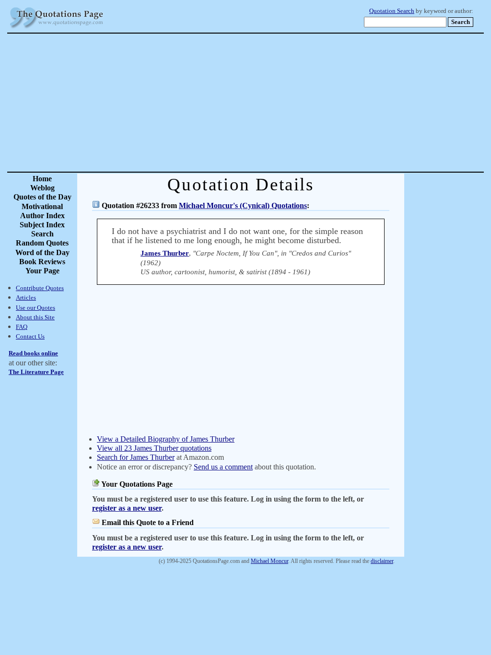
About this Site (35, 317)
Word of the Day (42, 252)
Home (42, 179)
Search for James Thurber (136, 457)
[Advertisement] (279, 102)
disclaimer (382, 561)
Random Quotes (42, 243)
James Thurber (164, 253)
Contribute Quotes (40, 288)
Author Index (42, 215)
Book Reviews (42, 261)
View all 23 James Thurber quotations (154, 448)
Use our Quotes (35, 307)
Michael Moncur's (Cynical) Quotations (243, 205)
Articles (26, 297)
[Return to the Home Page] (57, 28)
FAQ (21, 326)
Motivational (42, 206)
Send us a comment (223, 467)
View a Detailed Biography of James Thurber (165, 439)
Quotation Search (391, 11)
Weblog (42, 188)
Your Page (42, 271)
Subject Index (42, 225)
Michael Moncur (269, 561)
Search (42, 234)
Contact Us (30, 336)
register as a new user (127, 508)
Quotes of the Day (42, 197)
